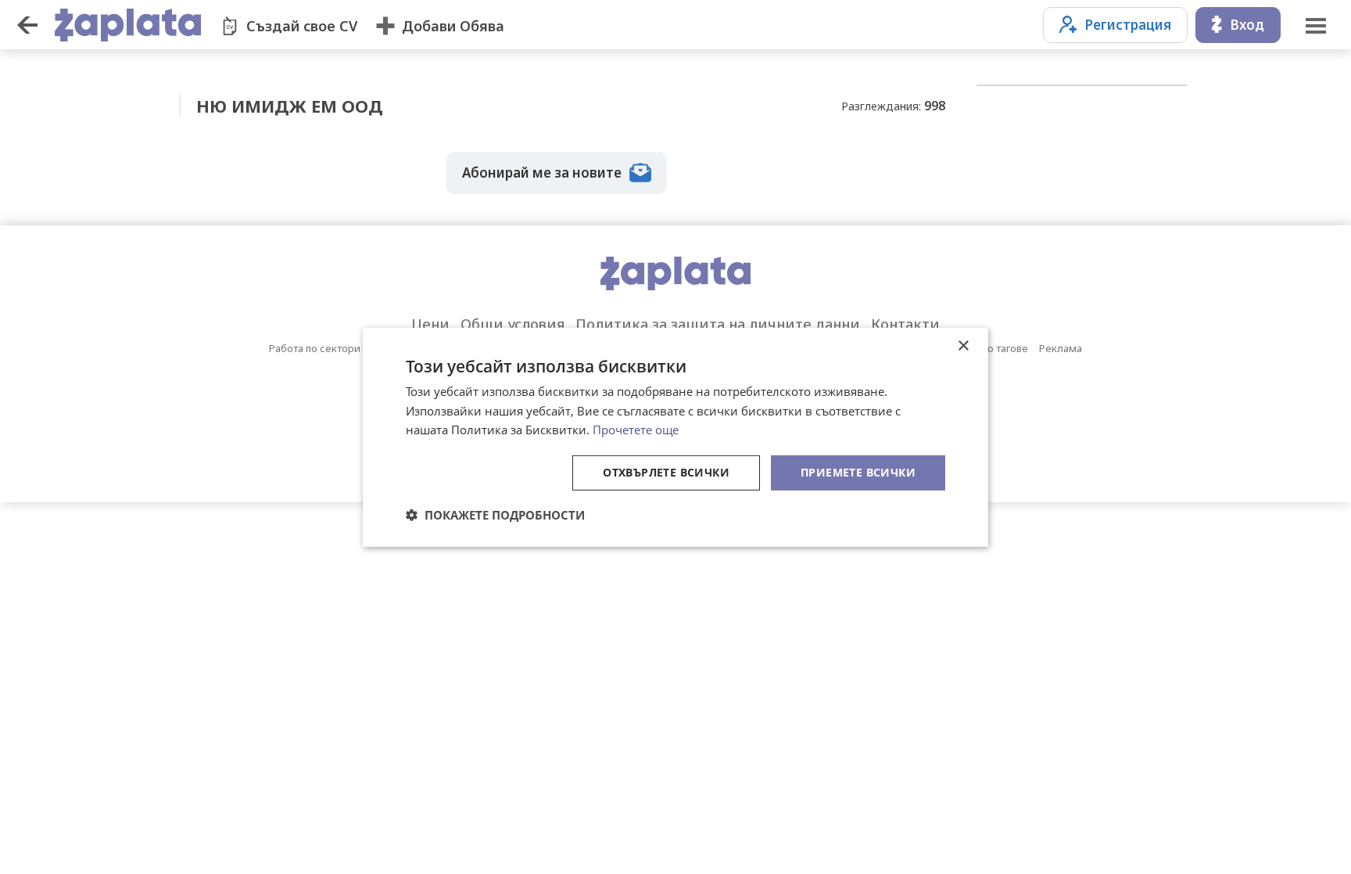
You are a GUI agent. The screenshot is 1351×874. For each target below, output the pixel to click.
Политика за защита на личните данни (717, 324)
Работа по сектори (314, 348)
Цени (430, 324)
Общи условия (512, 324)
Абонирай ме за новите (542, 173)
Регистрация (1127, 25)
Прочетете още (636, 429)
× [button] (963, 345)
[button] (495, 514)
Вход (1247, 25)
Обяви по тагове (988, 348)
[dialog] (675, 436)
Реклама (1060, 348)
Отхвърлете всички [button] (666, 472)
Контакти (905, 324)
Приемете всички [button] (858, 472)
